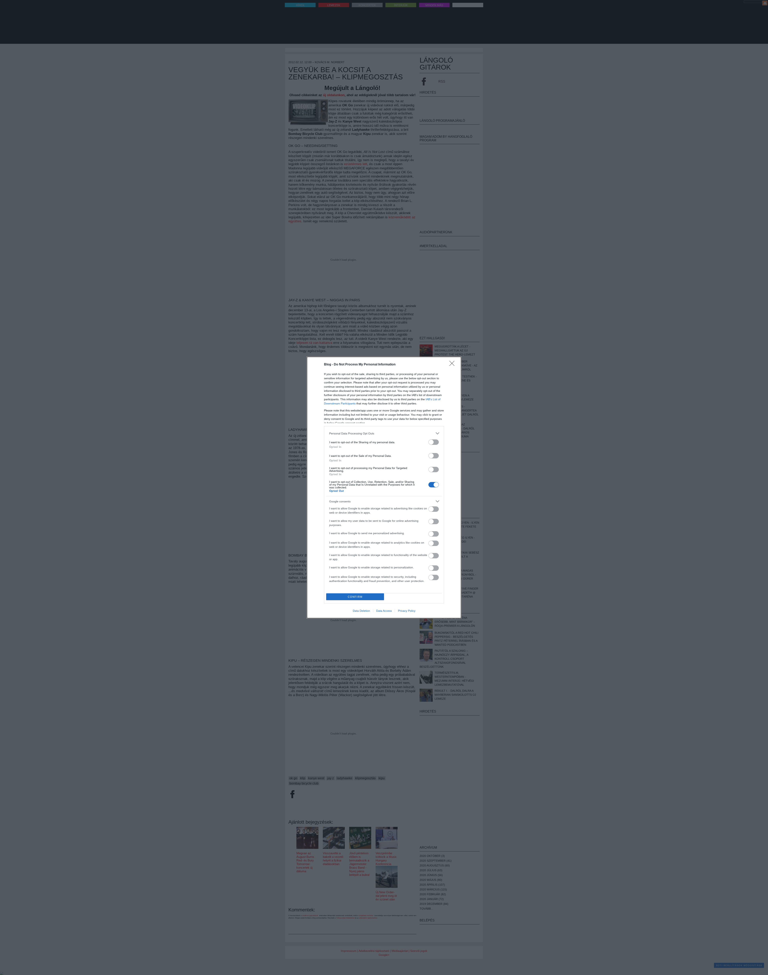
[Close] (453, 364)
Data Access (384, 610)
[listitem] (384, 433)
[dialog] (384, 487)
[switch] (433, 442)
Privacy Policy (406, 610)
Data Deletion (361, 610)
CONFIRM (355, 596)
